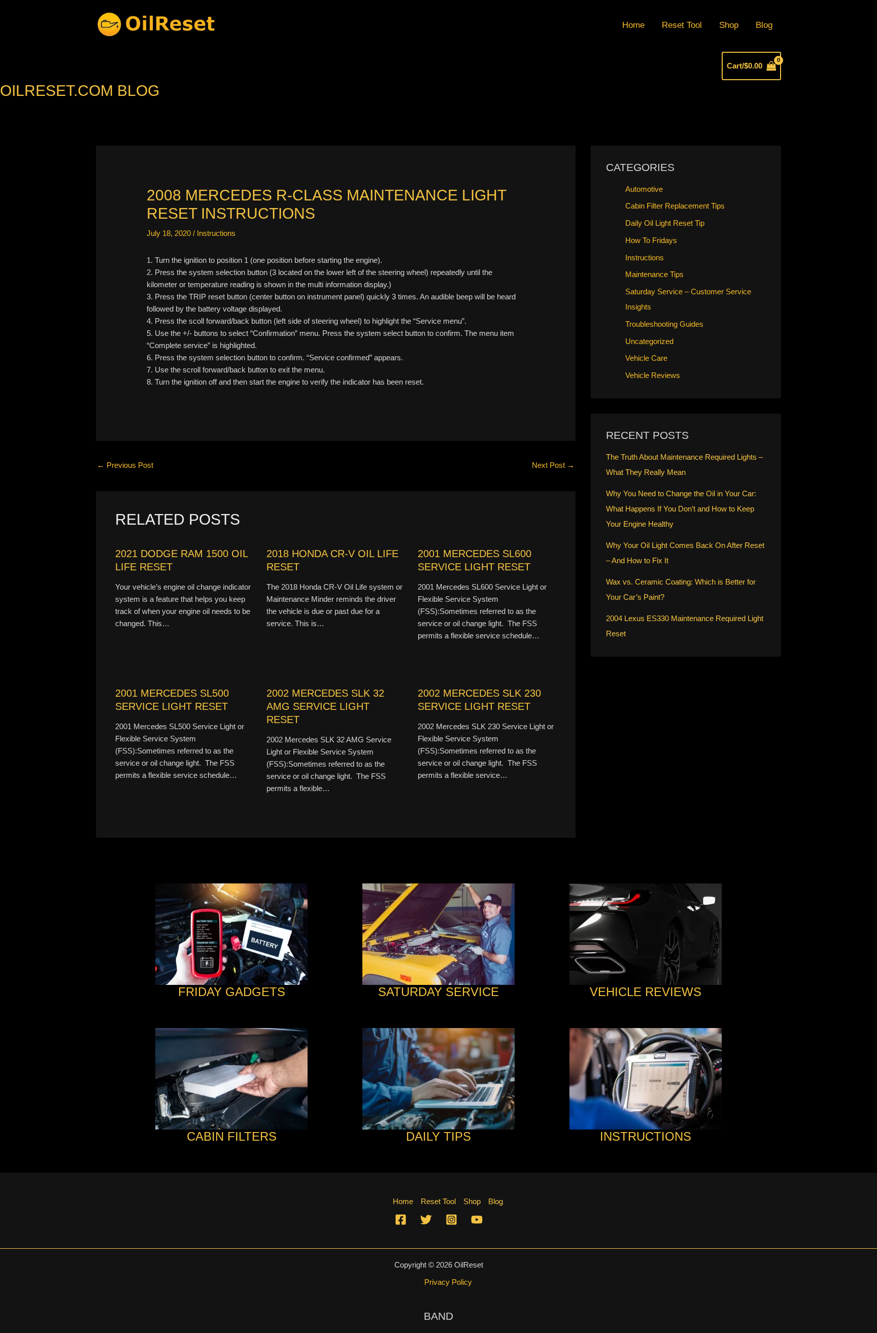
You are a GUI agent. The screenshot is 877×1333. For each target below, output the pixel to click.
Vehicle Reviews (652, 375)
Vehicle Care (646, 358)
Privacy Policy (448, 1282)
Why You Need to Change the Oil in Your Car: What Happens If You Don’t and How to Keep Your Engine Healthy (681, 508)
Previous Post (125, 465)
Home (633, 25)
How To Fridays (651, 240)
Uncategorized (649, 341)
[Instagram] (451, 1219)
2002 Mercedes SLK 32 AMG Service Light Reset (325, 706)
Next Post (553, 465)
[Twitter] (426, 1219)
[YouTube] (477, 1219)
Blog (764, 25)
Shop (728, 25)
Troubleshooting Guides (664, 324)
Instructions (216, 233)
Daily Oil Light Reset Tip (664, 223)
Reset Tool (682, 25)
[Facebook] (401, 1219)
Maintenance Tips (654, 274)
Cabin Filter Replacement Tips (675, 205)
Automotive (644, 189)
